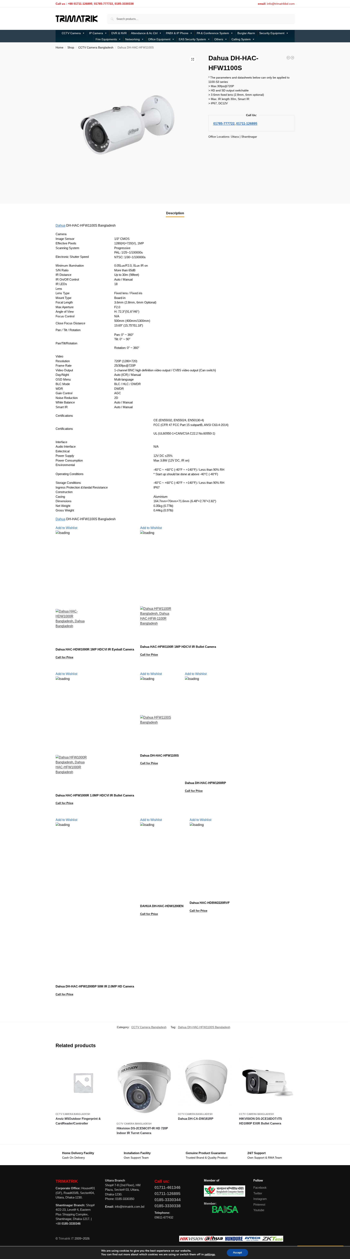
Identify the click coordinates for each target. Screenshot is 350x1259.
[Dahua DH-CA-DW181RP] (205, 1082)
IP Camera (96, 33)
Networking (132, 39)
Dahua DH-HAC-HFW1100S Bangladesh (204, 1027)
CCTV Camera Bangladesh (95, 47)
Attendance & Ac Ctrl (144, 33)
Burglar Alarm (246, 33)
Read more (94, 667)
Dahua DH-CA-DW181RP (195, 1118)
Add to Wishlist (66, 528)
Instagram (260, 1199)
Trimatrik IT (66, 1238)
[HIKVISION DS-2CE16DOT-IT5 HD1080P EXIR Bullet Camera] (266, 1082)
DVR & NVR (119, 33)
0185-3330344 (167, 1199)
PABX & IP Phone (177, 33)
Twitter (257, 1193)
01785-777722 (224, 123)
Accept (237, 1253)
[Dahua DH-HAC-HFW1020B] (292, 58)
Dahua (60, 225)
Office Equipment (159, 39)
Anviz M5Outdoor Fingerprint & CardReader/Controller (78, 1121)
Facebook (260, 1187)
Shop (70, 47)
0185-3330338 (167, 1206)
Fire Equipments (106, 39)
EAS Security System (192, 39)
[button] (192, 59)
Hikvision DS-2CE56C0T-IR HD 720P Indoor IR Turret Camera (142, 1130)
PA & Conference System (213, 33)
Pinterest (259, 1204)
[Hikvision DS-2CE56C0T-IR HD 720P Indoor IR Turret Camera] (144, 1087)
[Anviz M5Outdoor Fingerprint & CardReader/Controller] (83, 1082)
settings (210, 1254)
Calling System (241, 39)
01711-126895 (246, 123)
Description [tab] (175, 213)
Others (218, 39)
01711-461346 (167, 1187)
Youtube (258, 1210)
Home (59, 47)
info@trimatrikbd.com (281, 3)
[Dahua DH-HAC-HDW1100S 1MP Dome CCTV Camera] (288, 58)
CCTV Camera (71, 33)
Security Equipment (271, 33)
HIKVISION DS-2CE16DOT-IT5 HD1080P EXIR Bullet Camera (260, 1121)
